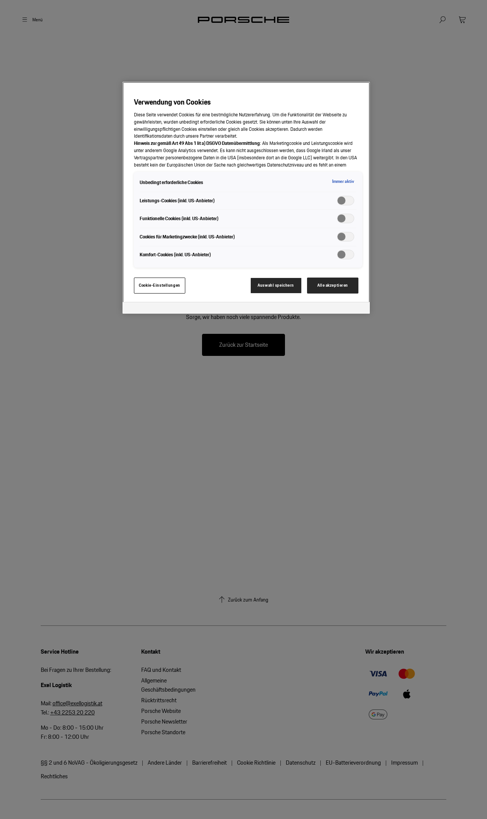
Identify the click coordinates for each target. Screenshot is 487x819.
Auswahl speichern (276, 285)
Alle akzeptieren (332, 285)
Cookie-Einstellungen (159, 285)
